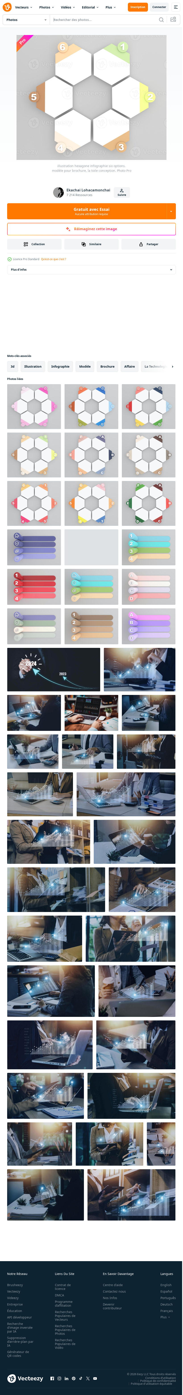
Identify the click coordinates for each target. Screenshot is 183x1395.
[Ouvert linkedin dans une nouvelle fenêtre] (66, 1378)
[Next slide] (165, 366)
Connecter (159, 7)
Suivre (122, 195)
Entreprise (15, 1304)
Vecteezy (13, 1291)
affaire (129, 366)
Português (165, 1298)
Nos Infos (107, 1298)
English (162, 1285)
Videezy (13, 1298)
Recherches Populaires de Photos (64, 1330)
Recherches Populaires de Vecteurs (64, 1316)
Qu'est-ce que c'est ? (53, 259)
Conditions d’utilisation (157, 1378)
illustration (33, 366)
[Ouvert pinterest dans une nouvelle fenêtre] (73, 1378)
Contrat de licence (61, 1287)
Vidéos (66, 7)
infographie (60, 366)
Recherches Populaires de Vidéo (64, 1344)
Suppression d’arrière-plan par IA (17, 1341)
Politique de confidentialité (155, 1380)
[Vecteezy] (7, 7)
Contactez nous (111, 1291)
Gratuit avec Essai (91, 211)
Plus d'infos (19, 270)
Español (163, 1291)
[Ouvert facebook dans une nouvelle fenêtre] (52, 1378)
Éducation (14, 1311)
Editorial (88, 7)
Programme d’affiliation (62, 1304)
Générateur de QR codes (18, 1354)
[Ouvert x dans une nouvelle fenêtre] (88, 1378)
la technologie (156, 366)
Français (163, 1311)
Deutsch (163, 1304)
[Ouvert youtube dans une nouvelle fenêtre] (95, 1378)
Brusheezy (15, 1285)
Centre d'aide (110, 1285)
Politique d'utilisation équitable (148, 1383)
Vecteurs (22, 7)
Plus (109, 7)
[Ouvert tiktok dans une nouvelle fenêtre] (81, 1378)
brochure (107, 366)
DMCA (58, 1295)
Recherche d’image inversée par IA (18, 1327)
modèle (85, 366)
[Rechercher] (161, 19)
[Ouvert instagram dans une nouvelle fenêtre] (59, 1378)
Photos (44, 7)
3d (13, 366)
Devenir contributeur (109, 1306)
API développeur (19, 1317)
